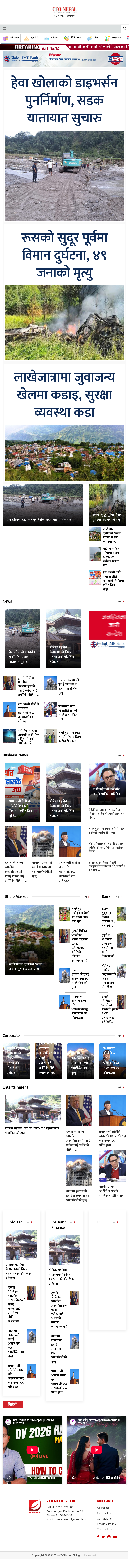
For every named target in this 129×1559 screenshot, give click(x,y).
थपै (119, 1087)
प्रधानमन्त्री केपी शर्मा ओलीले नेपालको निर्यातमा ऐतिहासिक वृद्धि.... (113, 581)
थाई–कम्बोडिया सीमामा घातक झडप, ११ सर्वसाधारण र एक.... (112, 557)
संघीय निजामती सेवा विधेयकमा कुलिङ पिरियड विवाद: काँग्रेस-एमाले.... (107, 847)
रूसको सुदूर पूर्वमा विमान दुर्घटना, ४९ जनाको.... (108, 917)
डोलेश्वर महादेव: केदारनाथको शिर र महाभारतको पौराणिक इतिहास (62, 654)
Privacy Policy (106, 1524)
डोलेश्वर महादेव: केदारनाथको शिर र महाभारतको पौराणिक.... (109, 977)
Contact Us (105, 1529)
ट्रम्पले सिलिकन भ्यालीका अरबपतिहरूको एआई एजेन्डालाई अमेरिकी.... (110, 1009)
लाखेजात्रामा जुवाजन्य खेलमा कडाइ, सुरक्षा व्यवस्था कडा (64, 395)
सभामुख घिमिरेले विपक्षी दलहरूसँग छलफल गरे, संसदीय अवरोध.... (107, 866)
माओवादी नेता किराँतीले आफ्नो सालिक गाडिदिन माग (68, 713)
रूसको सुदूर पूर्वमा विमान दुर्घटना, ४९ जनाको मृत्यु (64, 255)
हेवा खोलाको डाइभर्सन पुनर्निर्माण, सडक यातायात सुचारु (64, 101)
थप (119, 601)
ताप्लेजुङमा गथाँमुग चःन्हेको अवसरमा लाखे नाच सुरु (80, 915)
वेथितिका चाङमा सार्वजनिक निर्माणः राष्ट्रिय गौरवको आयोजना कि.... (28, 737)
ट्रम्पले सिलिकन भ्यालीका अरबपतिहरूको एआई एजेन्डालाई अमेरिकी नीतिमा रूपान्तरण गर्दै (80, 946)
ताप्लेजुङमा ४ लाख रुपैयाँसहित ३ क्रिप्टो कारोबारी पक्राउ (69, 737)
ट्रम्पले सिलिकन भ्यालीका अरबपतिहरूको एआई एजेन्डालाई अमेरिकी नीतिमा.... (28, 686)
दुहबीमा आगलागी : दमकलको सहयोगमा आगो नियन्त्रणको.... (110, 946)
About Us (103, 1508)
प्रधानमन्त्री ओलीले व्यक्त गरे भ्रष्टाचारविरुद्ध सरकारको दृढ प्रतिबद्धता (28, 713)
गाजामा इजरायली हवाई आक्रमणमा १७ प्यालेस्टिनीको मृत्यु (68, 686)
